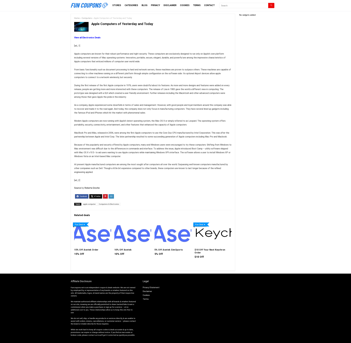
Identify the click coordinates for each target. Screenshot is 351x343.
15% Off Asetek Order (86, 249)
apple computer (89, 204)
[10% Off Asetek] (132, 223)
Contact (209, 5)
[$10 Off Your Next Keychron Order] (213, 223)
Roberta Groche (92, 188)
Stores (116, 5)
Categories (131, 5)
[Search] (271, 5)
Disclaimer (170, 5)
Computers (87, 18)
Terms (197, 5)
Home (77, 18)
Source (77, 188)
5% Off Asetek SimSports (169, 249)
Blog (144, 5)
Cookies (184, 5)
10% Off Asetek (123, 249)
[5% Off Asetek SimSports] (173, 223)
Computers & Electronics (109, 204)
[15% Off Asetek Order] (92, 223)
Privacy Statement (151, 287)
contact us (92, 335)
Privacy (155, 5)
